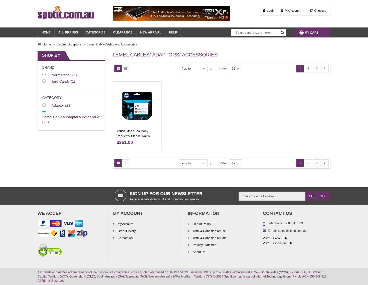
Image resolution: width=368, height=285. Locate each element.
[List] (125, 68)
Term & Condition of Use (209, 231)
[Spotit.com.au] (66, 12)
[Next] (325, 68)
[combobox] (258, 32)
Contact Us (125, 238)
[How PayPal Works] (60, 224)
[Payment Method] (47, 234)
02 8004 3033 (293, 223)
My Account (292, 10)
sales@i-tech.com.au (292, 231)
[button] (155, 110)
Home (47, 44)
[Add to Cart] (155, 93)
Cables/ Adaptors (69, 44)
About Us (199, 252)
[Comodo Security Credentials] (50, 251)
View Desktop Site (275, 238)
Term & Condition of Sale (210, 238)
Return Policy (202, 224)
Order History (127, 231)
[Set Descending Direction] (211, 68)
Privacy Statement (205, 245)
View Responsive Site (278, 243)
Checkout (320, 10)
